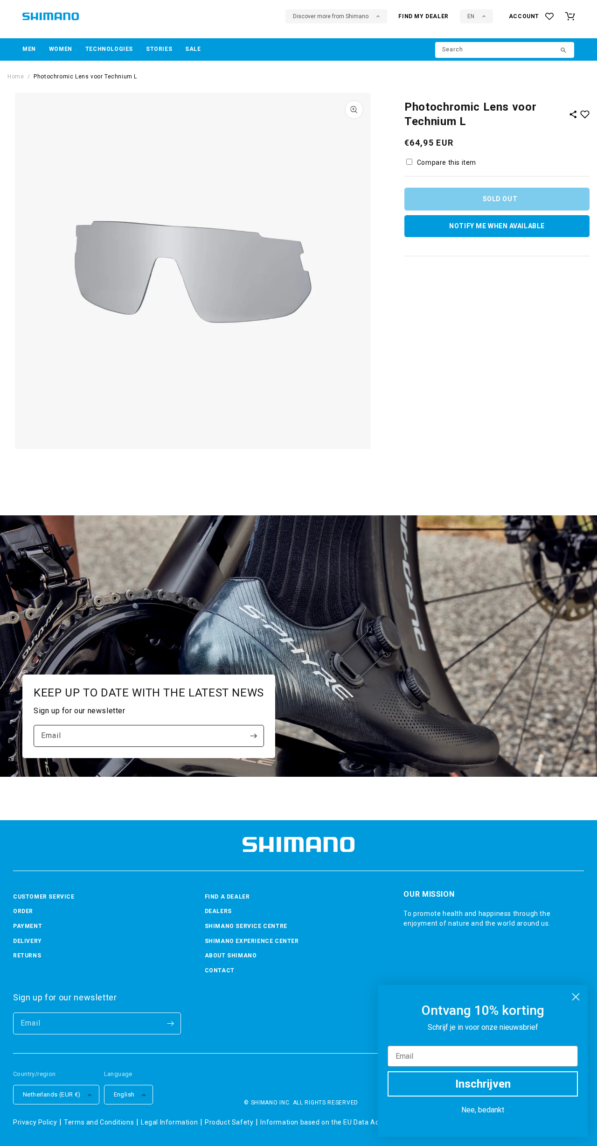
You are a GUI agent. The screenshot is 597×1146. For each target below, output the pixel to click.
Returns (27, 955)
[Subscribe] (253, 736)
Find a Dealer (227, 896)
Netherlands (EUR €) (52, 1094)
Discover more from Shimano (330, 16)
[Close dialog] (576, 997)
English (124, 1094)
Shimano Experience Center (252, 941)
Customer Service (44, 896)
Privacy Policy (35, 1122)
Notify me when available (496, 226)
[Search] (564, 50)
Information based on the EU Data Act (321, 1122)
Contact (220, 970)
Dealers (218, 911)
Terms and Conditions (99, 1122)
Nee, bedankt (482, 1109)
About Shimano (231, 955)
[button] (29, 49)
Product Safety (229, 1122)
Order (23, 911)
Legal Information (169, 1122)
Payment (27, 926)
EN (470, 16)
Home (15, 76)
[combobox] (504, 50)
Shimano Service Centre (246, 926)
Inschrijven (483, 1083)
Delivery (27, 941)
